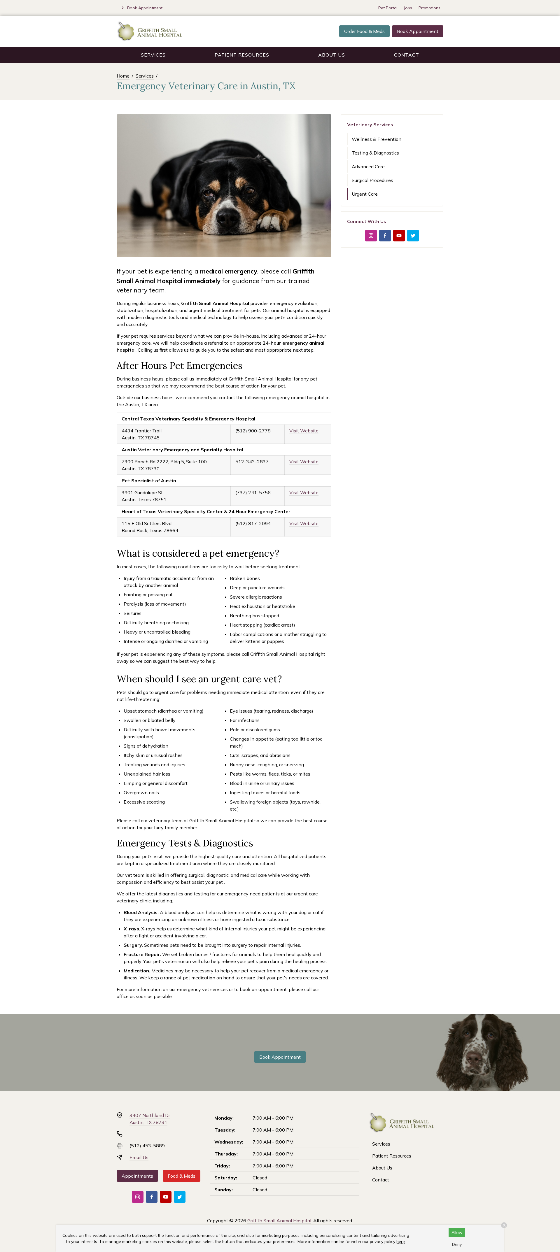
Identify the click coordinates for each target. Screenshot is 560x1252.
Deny (457, 1244)
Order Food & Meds (364, 31)
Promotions (429, 7)
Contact (406, 55)
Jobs (408, 7)
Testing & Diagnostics (375, 153)
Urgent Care (365, 194)
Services (153, 55)
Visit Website (303, 431)
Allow (457, 1232)
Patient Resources (242, 55)
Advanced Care (368, 166)
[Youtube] (399, 235)
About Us (331, 55)
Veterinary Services (370, 124)
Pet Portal (388, 7)
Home (123, 76)
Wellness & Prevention (376, 139)
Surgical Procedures (372, 180)
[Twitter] (413, 235)
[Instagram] (371, 235)
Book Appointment (417, 31)
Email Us (139, 1157)
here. (401, 1241)
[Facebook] (385, 235)
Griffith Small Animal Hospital (279, 1220)
